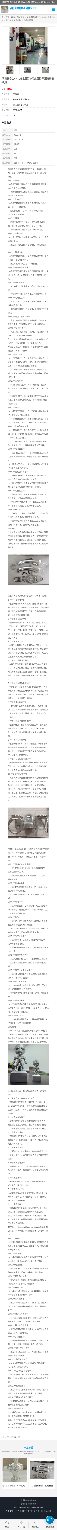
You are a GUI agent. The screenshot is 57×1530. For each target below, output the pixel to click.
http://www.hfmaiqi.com (11, 1437)
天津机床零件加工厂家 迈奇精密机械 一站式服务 (22, 1486)
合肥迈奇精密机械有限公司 (23, 1508)
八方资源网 (20, 1511)
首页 (13, 17)
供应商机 (21, 17)
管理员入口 (38, 1511)
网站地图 (47, 1511)
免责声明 (29, 1511)
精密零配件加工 (33, 17)
